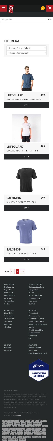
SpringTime (33, 350)
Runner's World (35, 347)
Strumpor (6, 434)
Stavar (44, 431)
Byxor (37, 421)
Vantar (44, 437)
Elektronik (8, 324)
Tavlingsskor (19, 434)
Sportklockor (36, 431)
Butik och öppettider (36, 287)
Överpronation (34, 333)
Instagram (8, 350)
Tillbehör (7, 327)
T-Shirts (19, 437)
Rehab (44, 429)
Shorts (14, 431)
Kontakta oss (9, 287)
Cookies (7, 304)
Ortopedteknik (34, 290)
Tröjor (14, 437)
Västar (5, 439)
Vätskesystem (13, 439)
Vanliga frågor (9, 301)
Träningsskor (9, 316)
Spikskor (20, 431)
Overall (5, 429)
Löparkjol (21, 426)
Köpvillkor (8, 290)
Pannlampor (20, 429)
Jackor (23, 423)
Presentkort (8, 298)
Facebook (8, 347)
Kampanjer (33, 335)
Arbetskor (6, 421)
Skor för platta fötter (36, 330)
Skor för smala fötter (36, 321)
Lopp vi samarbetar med (38, 353)
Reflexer (37, 429)
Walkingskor (36, 437)
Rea (30, 338)
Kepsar (29, 423)
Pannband (12, 429)
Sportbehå (27, 431)
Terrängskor (9, 321)
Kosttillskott (7, 426)
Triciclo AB (17, 415)
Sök (49, 19)
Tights (36, 434)
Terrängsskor (28, 434)
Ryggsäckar (6, 431)
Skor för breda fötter (36, 319)
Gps (4, 423)
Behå (22, 421)
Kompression (37, 423)
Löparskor (38, 426)
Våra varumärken (35, 295)
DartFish (32, 304)
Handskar (10, 423)
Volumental (33, 301)
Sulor (11, 434)
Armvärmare (15, 421)
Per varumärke (34, 316)
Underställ (27, 437)
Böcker (27, 421)
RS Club (31, 293)
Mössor (45, 426)
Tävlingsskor (9, 319)
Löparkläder (8, 313)
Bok (32, 421)
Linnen (14, 426)
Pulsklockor (29, 429)
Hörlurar (17, 423)
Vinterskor (22, 439)
